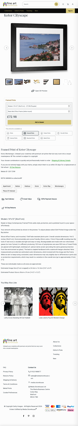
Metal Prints (7, 388)
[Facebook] (23, 417)
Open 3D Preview (41, 91)
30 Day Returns (15, 167)
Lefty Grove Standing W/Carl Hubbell (17, 318)
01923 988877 (35, 372)
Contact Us (32, 367)
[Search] (56, 4)
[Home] (12, 4)
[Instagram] (33, 417)
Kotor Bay (46, 186)
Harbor (17, 186)
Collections (8, 11)
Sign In (70, 11)
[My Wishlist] (63, 4)
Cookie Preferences (10, 392)
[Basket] (68, 4)
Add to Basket (39, 122)
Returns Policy (8, 376)
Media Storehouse (29, 409)
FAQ (4, 367)
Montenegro (59, 186)
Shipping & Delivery (10, 380)
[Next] (72, 48)
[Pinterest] (28, 417)
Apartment (7, 186)
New (36, 11)
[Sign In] (72, 4)
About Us (56, 342)
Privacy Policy (8, 372)
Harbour (27, 186)
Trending (29, 11)
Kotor (37, 186)
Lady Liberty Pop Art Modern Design (52, 318)
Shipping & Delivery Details (61, 160)
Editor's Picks (19, 11)
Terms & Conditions (10, 384)
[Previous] (6, 48)
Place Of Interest (9, 191)
